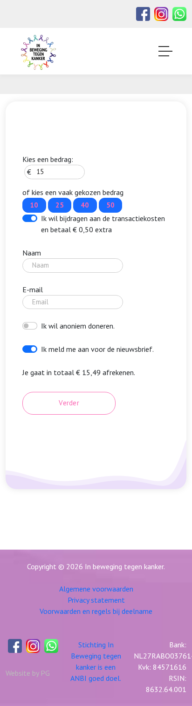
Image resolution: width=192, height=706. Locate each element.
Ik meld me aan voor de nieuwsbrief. (97, 349)
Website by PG (28, 673)
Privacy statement (96, 600)
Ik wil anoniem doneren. (78, 325)
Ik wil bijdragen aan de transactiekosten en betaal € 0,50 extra (103, 224)
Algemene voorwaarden (96, 588)
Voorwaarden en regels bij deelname (96, 611)
